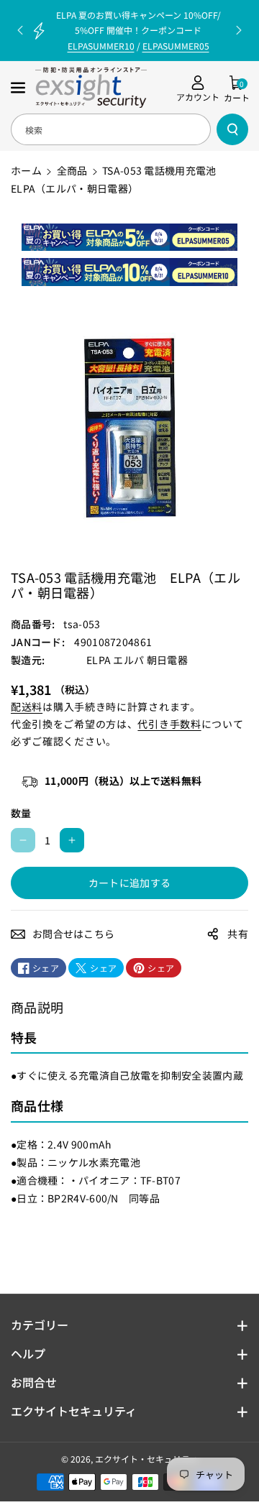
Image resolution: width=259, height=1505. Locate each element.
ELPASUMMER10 (101, 46)
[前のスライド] (20, 30)
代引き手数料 (169, 724)
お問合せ (34, 1382)
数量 (21, 813)
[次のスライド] (239, 30)
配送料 (26, 706)
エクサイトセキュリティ (74, 1410)
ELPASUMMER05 (175, 46)
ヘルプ (28, 1353)
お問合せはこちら (73, 933)
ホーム (26, 170)
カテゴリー (39, 1324)
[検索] (232, 129)
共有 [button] (237, 933)
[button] (19, 87)
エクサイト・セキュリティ (146, 1459)
